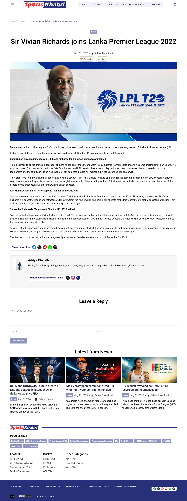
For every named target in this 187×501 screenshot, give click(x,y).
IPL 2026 (166, 441)
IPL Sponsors (49, 467)
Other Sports (136, 5)
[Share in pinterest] (45, 247)
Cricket (84, 5)
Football (96, 5)
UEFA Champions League (36, 441)
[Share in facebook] (34, 247)
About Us (16, 486)
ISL (116, 441)
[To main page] (45, 4)
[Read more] (37, 385)
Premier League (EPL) (58, 441)
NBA (124, 5)
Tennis (108, 5)
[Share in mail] (55, 247)
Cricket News (126, 441)
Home (12, 21)
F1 (117, 5)
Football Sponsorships (79, 441)
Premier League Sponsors (102, 441)
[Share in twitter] (39, 247)
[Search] (175, 4)
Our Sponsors (52, 486)
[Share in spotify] (170, 488)
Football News (17, 441)
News (22, 21)
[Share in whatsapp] (50, 247)
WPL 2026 (47, 471)
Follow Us (88, 59)
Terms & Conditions (98, 486)
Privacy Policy (74, 486)
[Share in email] (173, 488)
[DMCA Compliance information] (25, 496)
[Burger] (12, 4)
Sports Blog (154, 5)
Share (104, 59)
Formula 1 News (30, 446)
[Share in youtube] (166, 488)
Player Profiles (71, 459)
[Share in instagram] (162, 488)
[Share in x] (158, 488)
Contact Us (33, 486)
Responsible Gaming (125, 486)
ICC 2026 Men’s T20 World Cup (147, 441)
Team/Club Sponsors (74, 463)
